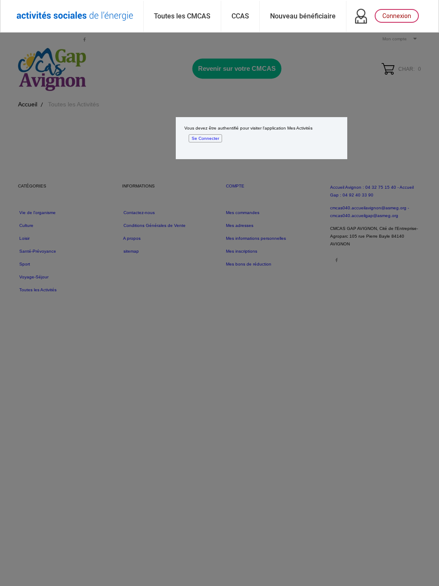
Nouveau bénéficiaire (303, 16)
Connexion (396, 15)
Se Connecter (205, 138)
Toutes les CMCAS (182, 16)
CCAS (240, 16)
